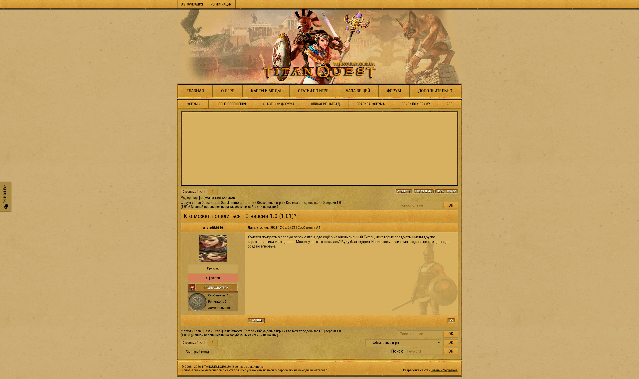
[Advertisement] (319, 148)
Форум (394, 90)
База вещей (358, 90)
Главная (195, 90)
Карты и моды (266, 90)
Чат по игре (5, 194)
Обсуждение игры (270, 203)
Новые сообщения (231, 104)
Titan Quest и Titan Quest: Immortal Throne (224, 203)
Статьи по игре (313, 90)
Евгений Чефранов (444, 370)
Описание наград (325, 104)
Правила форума (371, 104)
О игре (227, 90)
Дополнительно (435, 90)
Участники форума (279, 104)
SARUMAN (228, 198)
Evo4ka (216, 198)
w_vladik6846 (213, 228)
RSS (450, 104)
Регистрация (221, 4)
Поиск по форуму (416, 104)
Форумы (193, 104)
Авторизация (192, 4)
